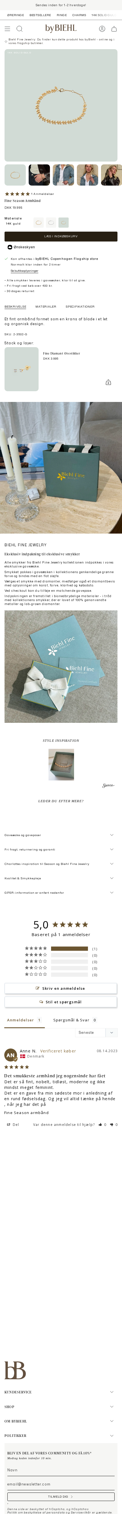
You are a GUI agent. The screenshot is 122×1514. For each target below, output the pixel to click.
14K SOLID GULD (104, 15)
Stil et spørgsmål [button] (64, 1001)
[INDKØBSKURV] (114, 28)
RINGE (62, 15)
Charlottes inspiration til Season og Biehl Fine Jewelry (47, 864)
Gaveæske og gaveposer (23, 835)
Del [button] (15, 1124)
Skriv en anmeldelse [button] (63, 988)
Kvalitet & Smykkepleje (23, 878)
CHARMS (79, 15)
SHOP (9, 1406)
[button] (61, 765)
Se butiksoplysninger (24, 271)
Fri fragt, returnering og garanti (30, 849)
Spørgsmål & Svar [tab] (71, 1020)
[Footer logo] (15, 1370)
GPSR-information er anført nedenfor (34, 893)
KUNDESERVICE (18, 1392)
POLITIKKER (15, 1435)
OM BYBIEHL (16, 1421)
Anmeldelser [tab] (20, 1020)
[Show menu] (7, 28)
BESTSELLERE (40, 15)
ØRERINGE (15, 15)
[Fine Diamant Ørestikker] (22, 369)
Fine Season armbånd (26, 1112)
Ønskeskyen (24, 247)
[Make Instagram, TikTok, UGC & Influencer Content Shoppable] (108, 786)
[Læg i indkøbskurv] (108, 382)
